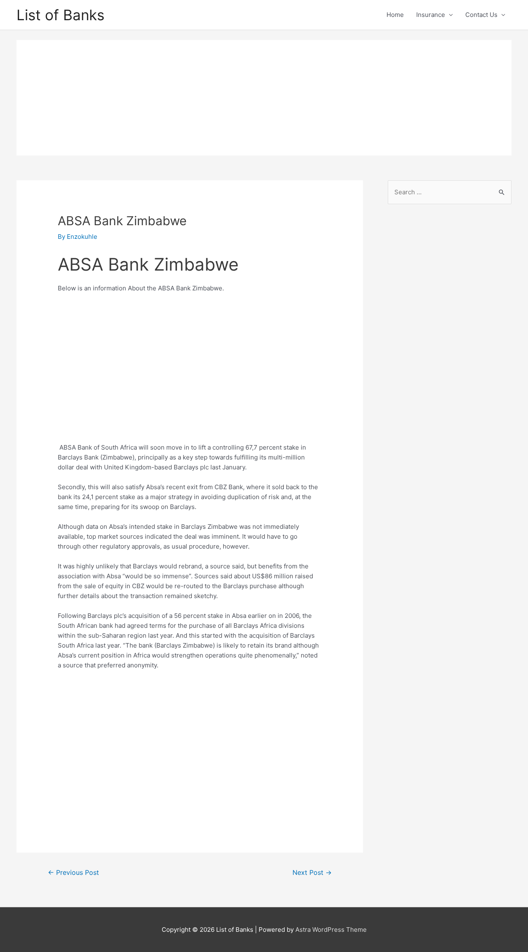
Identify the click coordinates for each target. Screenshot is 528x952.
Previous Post (73, 873)
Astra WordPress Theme (331, 929)
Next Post (312, 873)
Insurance (430, 15)
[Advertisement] (264, 98)
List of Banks (60, 15)
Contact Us (481, 15)
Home (395, 15)
